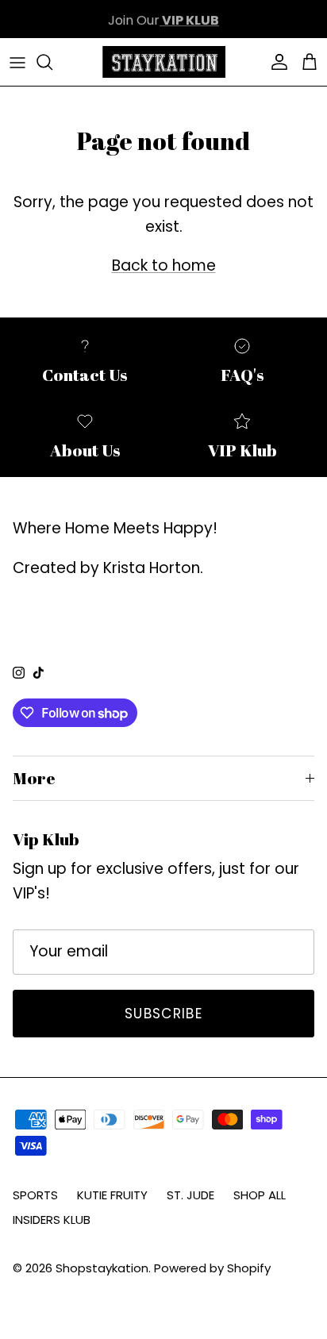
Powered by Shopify (212, 1268)
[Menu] (17, 61)
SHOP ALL (259, 1195)
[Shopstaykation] (163, 62)
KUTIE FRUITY (112, 1195)
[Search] (52, 61)
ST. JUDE (190, 1195)
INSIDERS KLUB (51, 1219)
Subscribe (163, 1013)
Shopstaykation (102, 1268)
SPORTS (35, 1195)
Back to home (164, 265)
